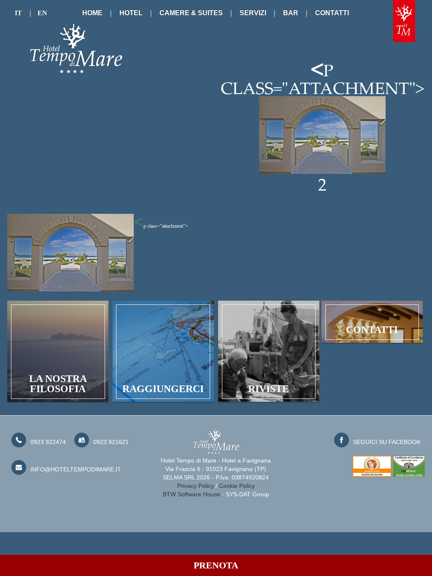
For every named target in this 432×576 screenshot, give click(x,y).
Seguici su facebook (387, 442)
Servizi (253, 12)
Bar (290, 12)
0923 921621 (111, 442)
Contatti (332, 12)
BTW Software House (191, 494)
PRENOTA (216, 565)
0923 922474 (48, 442)
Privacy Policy (195, 485)
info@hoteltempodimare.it (75, 469)
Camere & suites (191, 12)
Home (92, 12)
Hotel (131, 12)
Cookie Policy (237, 485)
